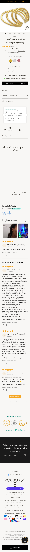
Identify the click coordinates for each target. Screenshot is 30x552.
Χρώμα (15, 56)
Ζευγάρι (18, 70)
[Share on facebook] (3, 255)
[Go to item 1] (10, 231)
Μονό (10, 70)
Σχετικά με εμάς (22, 500)
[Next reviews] (26, 115)
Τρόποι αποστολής (15, 497)
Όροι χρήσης (21, 508)
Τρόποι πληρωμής (11, 505)
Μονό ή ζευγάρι (15, 66)
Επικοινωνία (9, 495)
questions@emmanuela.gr (19, 539)
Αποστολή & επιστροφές (9, 95)
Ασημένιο (14, 60)
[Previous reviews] (4, 115)
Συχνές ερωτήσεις (7, 136)
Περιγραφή (5, 90)
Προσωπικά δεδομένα (11, 508)
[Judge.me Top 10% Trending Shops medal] (23, 423)
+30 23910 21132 (8, 539)
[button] (6, 46)
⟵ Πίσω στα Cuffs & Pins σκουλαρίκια (15, 193)
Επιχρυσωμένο (10, 60)
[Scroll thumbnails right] (25, 230)
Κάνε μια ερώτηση (7, 101)
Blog (21, 510)
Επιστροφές (20, 505)
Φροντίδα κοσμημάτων (10, 500)
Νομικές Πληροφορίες (13, 510)
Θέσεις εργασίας (9, 513)
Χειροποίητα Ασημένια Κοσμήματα (15, 492)
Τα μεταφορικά (21, 50)
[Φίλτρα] (4, 220)
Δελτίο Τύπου (19, 502)
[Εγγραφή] (24, 455)
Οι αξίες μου (10, 502)
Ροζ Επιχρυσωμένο (19, 60)
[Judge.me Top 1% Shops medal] (15, 423)
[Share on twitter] (7, 255)
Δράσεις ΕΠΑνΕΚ (20, 513)
